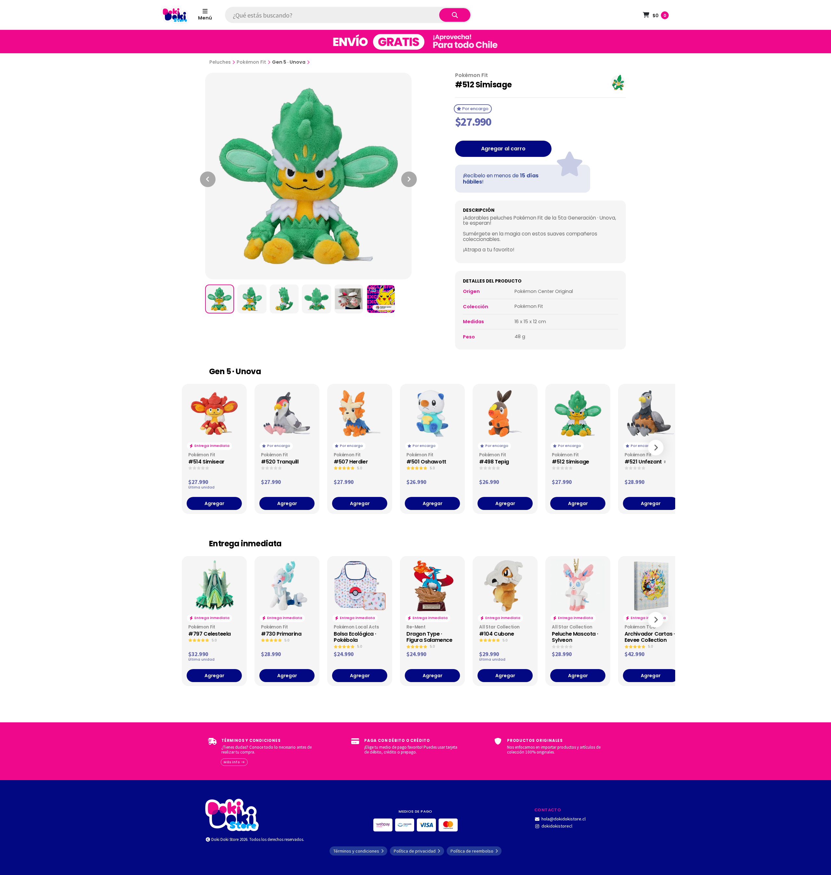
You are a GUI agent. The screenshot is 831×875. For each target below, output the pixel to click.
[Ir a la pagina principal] (175, 15)
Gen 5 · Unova (288, 62)
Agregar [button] (214, 503)
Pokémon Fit (251, 62)
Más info (232, 762)
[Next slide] (409, 179)
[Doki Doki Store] (232, 814)
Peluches (220, 62)
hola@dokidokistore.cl (563, 819)
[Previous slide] (208, 179)
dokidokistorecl (556, 826)
